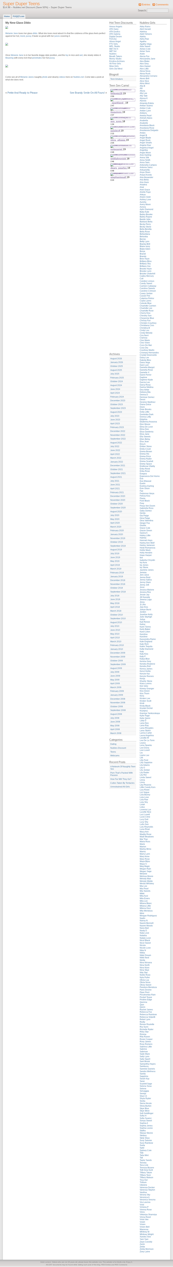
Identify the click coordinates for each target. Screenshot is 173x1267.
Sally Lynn (144, 1056)
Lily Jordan (145, 770)
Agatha (143, 41)
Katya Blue (145, 659)
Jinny (142, 602)
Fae (141, 491)
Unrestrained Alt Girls (120, 787)
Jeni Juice (144, 575)
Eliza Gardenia (146, 432)
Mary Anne (145, 856)
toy (67, 55)
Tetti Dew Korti (146, 1170)
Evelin (142, 483)
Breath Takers (115, 56)
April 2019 (115, 565)
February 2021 (117, 492)
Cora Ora (144, 348)
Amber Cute (145, 108)
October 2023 (116, 404)
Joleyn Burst (145, 609)
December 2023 (117, 400)
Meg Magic (145, 866)
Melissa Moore (146, 876)
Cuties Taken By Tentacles (122, 783)
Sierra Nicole (146, 1103)
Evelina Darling (147, 486)
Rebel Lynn (145, 1019)
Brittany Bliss (146, 261)
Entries (146, 4)
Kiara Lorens (146, 683)
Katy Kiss (144, 654)
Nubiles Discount (118, 748)
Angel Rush (145, 140)
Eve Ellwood (145, 481)
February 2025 (117, 378)
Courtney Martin (147, 350)
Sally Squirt (145, 1059)
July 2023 (114, 416)
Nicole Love (145, 948)
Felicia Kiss (145, 496)
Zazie (142, 1244)
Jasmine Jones (147, 570)
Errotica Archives (117, 61)
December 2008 (117, 699)
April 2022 (115, 454)
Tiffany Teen (145, 1175)
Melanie (143, 874)
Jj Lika (143, 604)
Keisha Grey (145, 661)
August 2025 (116, 370)
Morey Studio (115, 59)
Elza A (142, 444)
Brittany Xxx (145, 266)
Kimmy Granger (147, 688)
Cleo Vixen (145, 342)
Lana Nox (144, 723)
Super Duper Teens (21, 3)
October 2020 (116, 504)
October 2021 (116, 469)
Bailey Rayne (146, 217)
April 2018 (115, 607)
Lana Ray (144, 725)
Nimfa (142, 960)
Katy (142, 651)
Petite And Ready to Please (22, 92)
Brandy (143, 256)
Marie (142, 844)
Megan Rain (145, 869)
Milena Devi (145, 908)
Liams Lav (144, 755)
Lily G (142, 767)
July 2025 (114, 374)
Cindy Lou (144, 330)
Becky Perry (145, 224)
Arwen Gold (145, 197)
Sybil (142, 1148)
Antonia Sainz (146, 167)
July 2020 (114, 515)
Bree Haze (145, 259)
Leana (143, 743)
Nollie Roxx (145, 975)
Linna (142, 780)
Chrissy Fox (145, 320)
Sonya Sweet (146, 1120)
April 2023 (115, 423)
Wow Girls (114, 66)
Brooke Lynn (145, 271)
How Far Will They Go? (120, 779)
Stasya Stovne (146, 1133)
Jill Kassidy (145, 597)
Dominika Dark (146, 414)
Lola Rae (144, 799)
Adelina (143, 31)
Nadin (142, 918)
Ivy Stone (144, 567)
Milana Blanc (146, 903)
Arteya (143, 194)
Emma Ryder (146, 459)
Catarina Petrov (147, 298)
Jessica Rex (145, 592)
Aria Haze (144, 182)
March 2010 (115, 641)
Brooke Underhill (147, 273)
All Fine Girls (115, 63)
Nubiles (112, 54)
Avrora (143, 207)
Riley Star (144, 1032)
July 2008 (114, 718)
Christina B (145, 328)
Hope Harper (146, 555)
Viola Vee (144, 1219)
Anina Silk (144, 157)
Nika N (143, 950)
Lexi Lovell (145, 750)
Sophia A (144, 1123)
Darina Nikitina (146, 387)
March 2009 (115, 687)
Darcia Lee (145, 382)
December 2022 (117, 431)
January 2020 (116, 534)
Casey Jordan (146, 293)
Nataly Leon (145, 938)
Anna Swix (145, 162)
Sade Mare (145, 1054)
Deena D (144, 394)
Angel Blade (145, 138)
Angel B (143, 135)
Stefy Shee (145, 1138)
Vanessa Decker (147, 1187)
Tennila (143, 1163)
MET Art (112, 51)
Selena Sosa (146, 1086)
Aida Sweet (145, 46)
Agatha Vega (146, 44)
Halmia (143, 538)
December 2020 (117, 496)
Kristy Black (145, 706)
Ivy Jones (144, 565)
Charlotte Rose (147, 311)
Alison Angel (115, 41)
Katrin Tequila (146, 646)
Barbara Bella (146, 222)
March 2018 (115, 611)
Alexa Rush (145, 73)
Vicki (142, 1205)
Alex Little (144, 69)
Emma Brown (146, 451)
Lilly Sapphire (146, 762)
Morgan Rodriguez (148, 916)
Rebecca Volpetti (147, 1017)
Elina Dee (144, 429)
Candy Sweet (146, 283)
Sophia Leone (146, 1128)
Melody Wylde (146, 881)
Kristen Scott (145, 701)
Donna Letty (145, 417)
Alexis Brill (144, 78)
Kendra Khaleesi (147, 664)
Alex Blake (145, 61)
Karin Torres (145, 627)
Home (7, 16)
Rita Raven (145, 1036)
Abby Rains (145, 26)
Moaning (9, 58)
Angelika (144, 150)
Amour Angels (115, 26)
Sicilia (142, 1101)
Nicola (143, 945)
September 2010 (118, 618)
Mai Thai (144, 839)
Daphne (143, 377)
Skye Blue (144, 1108)
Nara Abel (144, 928)
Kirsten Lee (145, 698)
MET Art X (113, 49)
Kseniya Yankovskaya (150, 713)
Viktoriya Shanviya (148, 1214)
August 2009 (116, 668)
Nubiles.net (78, 77)
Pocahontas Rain (148, 995)
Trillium (143, 1182)
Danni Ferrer (145, 375)
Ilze (141, 557)
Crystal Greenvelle (148, 355)
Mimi (142, 913)
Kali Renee (145, 622)
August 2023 (116, 412)
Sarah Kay (144, 1078)
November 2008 (117, 702)
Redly (142, 1022)
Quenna (143, 1002)
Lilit (141, 757)
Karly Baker (145, 629)
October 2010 (116, 615)
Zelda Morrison (147, 1249)
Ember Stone (146, 446)
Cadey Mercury (147, 276)
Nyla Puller (145, 977)
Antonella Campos (148, 165)
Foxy (142, 503)
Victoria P (144, 1207)
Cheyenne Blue (147, 318)
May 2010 (114, 634)
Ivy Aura (143, 562)
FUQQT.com (18, 16)
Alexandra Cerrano (148, 76)
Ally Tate (143, 96)
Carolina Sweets (147, 288)
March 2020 (115, 527)
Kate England (146, 641)
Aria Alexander (146, 177)
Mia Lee (143, 886)
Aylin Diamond (146, 209)
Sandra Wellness (147, 1071)
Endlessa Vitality (147, 466)
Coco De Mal (146, 345)
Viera (142, 1212)
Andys (142, 133)
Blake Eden (145, 249)
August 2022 (116, 443)
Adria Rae (144, 39)
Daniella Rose (146, 370)
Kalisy (142, 624)
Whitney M (144, 1232)
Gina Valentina (146, 520)
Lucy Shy (144, 822)
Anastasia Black (147, 125)
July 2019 (114, 553)
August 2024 (116, 385)
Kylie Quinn (145, 718)
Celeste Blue (146, 303)
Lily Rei (143, 775)
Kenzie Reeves (147, 676)
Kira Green (145, 691)
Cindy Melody (146, 333)
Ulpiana (143, 1185)
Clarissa (143, 338)
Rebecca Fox (146, 1012)
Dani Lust (144, 365)
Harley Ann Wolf (147, 543)
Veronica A (145, 1197)
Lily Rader (144, 772)
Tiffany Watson (146, 1177)
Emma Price (145, 456)
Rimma (143, 1034)
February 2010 (117, 645)
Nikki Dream (145, 955)
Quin (142, 1005)
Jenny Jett (144, 585)
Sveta (142, 1145)
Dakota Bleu (145, 360)
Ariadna (143, 184)
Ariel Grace (145, 190)
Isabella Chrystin (147, 560)
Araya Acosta (146, 175)
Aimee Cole (145, 49)
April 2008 (115, 729)
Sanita (143, 1074)
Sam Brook (145, 1061)
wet (81, 55)
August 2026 (116, 358)
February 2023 (117, 427)
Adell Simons (146, 34)
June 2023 (115, 419)
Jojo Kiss (144, 607)
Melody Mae (145, 878)
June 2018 (115, 599)
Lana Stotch (145, 730)
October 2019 (116, 542)
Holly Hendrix (146, 553)
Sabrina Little (146, 1046)
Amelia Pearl (146, 115)
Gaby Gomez (146, 511)
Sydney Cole (146, 1150)
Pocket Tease (146, 997)
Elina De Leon (146, 427)
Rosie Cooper (146, 1039)
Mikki (142, 893)
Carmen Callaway (148, 286)
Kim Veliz (144, 686)
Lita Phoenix (145, 785)
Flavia (142, 498)
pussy (28, 36)
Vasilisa (143, 1192)
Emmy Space (146, 464)
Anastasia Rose (147, 128)
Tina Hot (143, 1180)
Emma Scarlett (146, 461)
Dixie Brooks (145, 409)
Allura (142, 91)
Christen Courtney (148, 323)
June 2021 (115, 484)
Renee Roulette (147, 1024)
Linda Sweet (145, 777)
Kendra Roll (145, 666)
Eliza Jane (144, 434)
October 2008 (116, 706)
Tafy (141, 1153)
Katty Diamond (146, 649)
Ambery (143, 113)
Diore (142, 407)
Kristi (142, 703)
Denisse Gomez (147, 397)
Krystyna (144, 711)
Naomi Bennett (146, 923)
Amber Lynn (145, 110)
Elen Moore (145, 424)
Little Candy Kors (147, 787)
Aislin (142, 54)
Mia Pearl (144, 888)
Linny (142, 782)
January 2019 (116, 576)
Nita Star (144, 972)
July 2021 (114, 481)
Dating (113, 744)
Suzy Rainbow (146, 1143)
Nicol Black (145, 940)
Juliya (142, 619)
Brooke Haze (146, 269)
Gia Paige (144, 515)
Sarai (142, 1081)
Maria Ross (145, 841)
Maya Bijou (145, 861)
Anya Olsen (145, 172)
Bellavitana (145, 234)
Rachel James (146, 1009)
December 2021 (117, 465)
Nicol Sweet (145, 943)
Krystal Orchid (146, 708)
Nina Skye (144, 970)
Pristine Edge (146, 999)
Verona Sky (145, 1195)
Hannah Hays (146, 540)
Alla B (142, 86)
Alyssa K (144, 98)
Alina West (145, 83)
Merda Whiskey (147, 883)
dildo (35, 33)
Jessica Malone (147, 590)
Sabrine (143, 1049)
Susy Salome (146, 1140)
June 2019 (115, 557)
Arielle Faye (145, 192)
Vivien (142, 1224)
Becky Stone (145, 227)
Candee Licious (147, 281)
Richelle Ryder (146, 1029)
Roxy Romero (146, 1044)
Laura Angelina (147, 735)
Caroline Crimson (148, 291)
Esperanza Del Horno (150, 476)
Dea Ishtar (144, 390)
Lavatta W (144, 738)
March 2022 (115, 458)
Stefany (143, 1135)
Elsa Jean (144, 441)
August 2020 (116, 511)
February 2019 (117, 572)
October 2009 (116, 660)
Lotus (142, 807)
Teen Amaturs (116, 79)
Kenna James (146, 669)
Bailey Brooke (146, 214)
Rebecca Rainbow (148, 1014)
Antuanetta (145, 170)
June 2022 (115, 450)
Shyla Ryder (145, 1098)
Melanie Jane (11, 33)
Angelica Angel (147, 148)
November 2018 (117, 584)
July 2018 (114, 595)
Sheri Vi (143, 1096)
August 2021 (116, 477)
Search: (142, 10)
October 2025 (116, 366)
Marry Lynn (145, 854)
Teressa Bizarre (147, 1167)
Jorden (143, 612)
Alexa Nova (145, 71)
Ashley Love (145, 199)
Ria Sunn (144, 1027)
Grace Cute (145, 528)
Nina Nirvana (146, 962)
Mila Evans (145, 898)
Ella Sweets (145, 436)
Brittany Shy (145, 263)
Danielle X (144, 372)
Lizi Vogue (144, 792)
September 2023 (118, 408)
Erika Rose (145, 471)
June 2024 (115, 389)
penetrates (37, 58)
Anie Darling (145, 155)
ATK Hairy (113, 29)
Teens (113, 752)
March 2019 (115, 569)
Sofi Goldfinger (146, 1113)
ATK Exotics (114, 31)
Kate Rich (144, 644)
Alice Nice (144, 81)
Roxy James (145, 1041)
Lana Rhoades (146, 728)
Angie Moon (145, 152)
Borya (142, 251)
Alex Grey (144, 63)
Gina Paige (145, 518)
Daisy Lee (144, 357)
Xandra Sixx (145, 1237)
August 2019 (116, 549)
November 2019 (117, 538)
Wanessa (144, 1229)
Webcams (114, 755)
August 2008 (116, 714)
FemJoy (113, 39)
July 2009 (114, 672)
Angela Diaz (145, 145)
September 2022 (118, 439)
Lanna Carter (146, 733)
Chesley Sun (146, 315)
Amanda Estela (147, 103)
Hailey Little (145, 535)
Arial (142, 187)
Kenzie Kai (145, 674)
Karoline (143, 636)
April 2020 (115, 523)
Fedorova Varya (147, 493)
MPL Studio (114, 46)
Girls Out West (115, 69)
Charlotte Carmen (148, 306)
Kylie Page (145, 715)
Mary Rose (145, 859)
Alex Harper (145, 66)
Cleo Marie (145, 340)
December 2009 (117, 653)
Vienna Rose (146, 1209)
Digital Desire (115, 36)
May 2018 (114, 603)
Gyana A (143, 533)
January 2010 (116, 649)
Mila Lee (144, 901)
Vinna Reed (145, 1217)
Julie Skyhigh (146, 617)
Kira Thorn (144, 693)
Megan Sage (146, 871)
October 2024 (116, 381)
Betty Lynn (144, 241)
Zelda (142, 1247)
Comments (162, 4)
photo (44, 77)
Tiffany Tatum (146, 1172)
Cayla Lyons (145, 301)
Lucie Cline (145, 817)
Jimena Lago (146, 599)
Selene (143, 1088)
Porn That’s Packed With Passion (121, 774)
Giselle (143, 525)
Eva (141, 478)
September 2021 (118, 473)
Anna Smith (145, 160)
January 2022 (116, 462)
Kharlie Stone (146, 681)
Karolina (143, 634)
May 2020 (114, 519)
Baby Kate (144, 212)
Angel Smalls (146, 142)
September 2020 (118, 507)
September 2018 (118, 592)
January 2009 (116, 695)
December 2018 (117, 580)
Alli (141, 88)
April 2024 (115, 393)
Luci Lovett (145, 814)
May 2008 (114, 725)
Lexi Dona (144, 748)
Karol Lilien (145, 632)
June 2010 (115, 630)
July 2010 (114, 626)
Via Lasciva (145, 1202)
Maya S (143, 864)
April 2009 (115, 683)
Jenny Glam (145, 582)
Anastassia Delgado (149, 130)
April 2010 (115, 637)
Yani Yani (144, 1239)
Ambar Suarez (146, 105)
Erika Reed (145, 469)
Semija (143, 1093)
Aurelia (143, 202)
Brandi (143, 254)
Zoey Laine (145, 1251)
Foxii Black (145, 501)
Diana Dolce (145, 404)
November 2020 (117, 500)
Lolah (142, 804)
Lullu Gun (144, 824)
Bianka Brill (145, 244)
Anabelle (144, 123)
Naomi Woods (146, 925)
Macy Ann (144, 832)
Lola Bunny (145, 795)
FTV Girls (113, 44)
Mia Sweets (145, 891)
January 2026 (116, 362)
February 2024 (117, 397)
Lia (141, 753)
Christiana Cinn (147, 325)
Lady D (143, 720)
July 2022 (114, 446)
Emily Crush (145, 449)
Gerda (142, 513)
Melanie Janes (27, 77)
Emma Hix (144, 454)
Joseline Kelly (146, 614)
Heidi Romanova (147, 548)
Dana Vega (145, 362)
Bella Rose (145, 231)
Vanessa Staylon (147, 1190)
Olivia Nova (145, 982)
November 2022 (117, 435)
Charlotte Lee (146, 308)
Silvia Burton (145, 1106)
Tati (141, 1157)
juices (57, 36)
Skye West (144, 1111)
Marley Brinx (145, 849)
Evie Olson (145, 488)
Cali (141, 278)
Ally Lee (143, 93)
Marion (143, 846)
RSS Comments (121, 1265)
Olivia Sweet (145, 985)
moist (22, 36)
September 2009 (118, 664)
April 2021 (115, 488)
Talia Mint (144, 1155)
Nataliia (143, 935)
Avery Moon (145, 204)
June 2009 (115, 676)
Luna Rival (145, 829)
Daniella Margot (147, 367)
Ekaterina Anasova (148, 422)
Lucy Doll (144, 819)
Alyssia (143, 101)
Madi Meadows (147, 836)
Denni (142, 399)
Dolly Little (144, 412)
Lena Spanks (146, 745)
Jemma (143, 572)
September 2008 (118, 710)
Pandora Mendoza (148, 987)
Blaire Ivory (145, 246)
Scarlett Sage (146, 1084)
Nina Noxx (144, 967)
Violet (142, 1222)
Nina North (145, 965)
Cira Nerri (144, 335)
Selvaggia (144, 1091)
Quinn (142, 1007)
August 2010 (116, 622)
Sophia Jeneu (146, 1126)
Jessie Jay (144, 594)
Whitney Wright (147, 1234)
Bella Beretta (146, 229)
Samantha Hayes (148, 1064)
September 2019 (118, 546)
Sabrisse (144, 1051)
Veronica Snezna (147, 1199)
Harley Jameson (147, 545)
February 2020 (117, 530)
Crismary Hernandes (149, 352)
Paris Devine (146, 990)
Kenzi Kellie (145, 671)
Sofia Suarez (146, 1118)
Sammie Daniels (147, 1069)
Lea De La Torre (147, 740)
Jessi (142, 587)
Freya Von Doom (147, 506)
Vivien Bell (145, 1227)
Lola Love (144, 797)
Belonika (144, 236)
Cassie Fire (145, 296)
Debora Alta (145, 392)
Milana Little (145, 906)
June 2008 (115, 722)
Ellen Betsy (145, 439)
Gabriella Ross (146, 508)
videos (62, 77)
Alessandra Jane (147, 59)
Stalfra (143, 1130)
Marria (143, 851)
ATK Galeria (114, 34)
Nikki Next (144, 957)
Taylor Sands (146, 1160)
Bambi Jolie (145, 219)
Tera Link (144, 1165)
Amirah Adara (146, 118)
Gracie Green (146, 530)
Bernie (143, 239)
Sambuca (144, 1066)
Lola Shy (144, 802)
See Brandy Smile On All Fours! (87, 92)
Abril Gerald (145, 29)
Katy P (143, 656)
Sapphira (144, 1076)
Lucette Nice (145, 812)
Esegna (143, 473)
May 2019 (114, 561)
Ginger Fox (145, 523)
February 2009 (117, 691)
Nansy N (144, 920)
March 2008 (115, 733)
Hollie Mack (145, 550)
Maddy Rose (145, 834)
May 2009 (114, 680)
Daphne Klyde (146, 380)
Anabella (144, 120)
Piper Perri (145, 992)
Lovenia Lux (145, 809)
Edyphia (143, 419)
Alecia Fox (144, 56)
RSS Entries (106, 1265)
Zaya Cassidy (146, 1242)
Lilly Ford (144, 760)
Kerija (142, 678)
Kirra (142, 696)
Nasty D (143, 930)
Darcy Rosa (145, 385)
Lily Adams (145, 765)
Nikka (142, 953)
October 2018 (116, 588)
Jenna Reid (145, 577)
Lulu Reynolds (146, 827)
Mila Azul (144, 896)
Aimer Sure (145, 51)
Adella (143, 36)
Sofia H (143, 1116)
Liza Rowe (145, 790)
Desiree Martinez (147, 402)
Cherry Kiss (145, 313)
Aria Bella (144, 180)
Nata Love (144, 933)
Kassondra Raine (148, 639)
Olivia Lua (144, 980)
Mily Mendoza (146, 911)
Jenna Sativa (146, 580)
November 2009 (117, 657)
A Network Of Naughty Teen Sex (122, 767)
